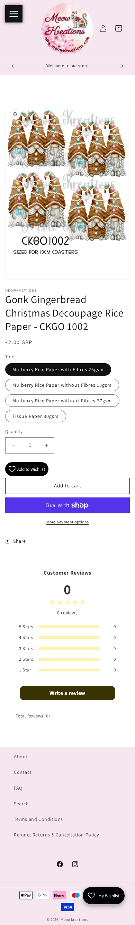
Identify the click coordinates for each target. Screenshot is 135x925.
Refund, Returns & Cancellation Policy (56, 835)
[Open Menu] (13, 13)
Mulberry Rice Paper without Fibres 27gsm (62, 400)
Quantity (13, 431)
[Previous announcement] (12, 66)
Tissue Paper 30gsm (35, 416)
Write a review (67, 693)
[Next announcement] (122, 66)
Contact (23, 772)
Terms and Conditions (38, 819)
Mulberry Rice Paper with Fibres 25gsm (58, 369)
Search (21, 803)
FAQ (18, 788)
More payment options (67, 521)
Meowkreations (74, 919)
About (21, 756)
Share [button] (19, 541)
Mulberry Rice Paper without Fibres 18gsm (62, 385)
